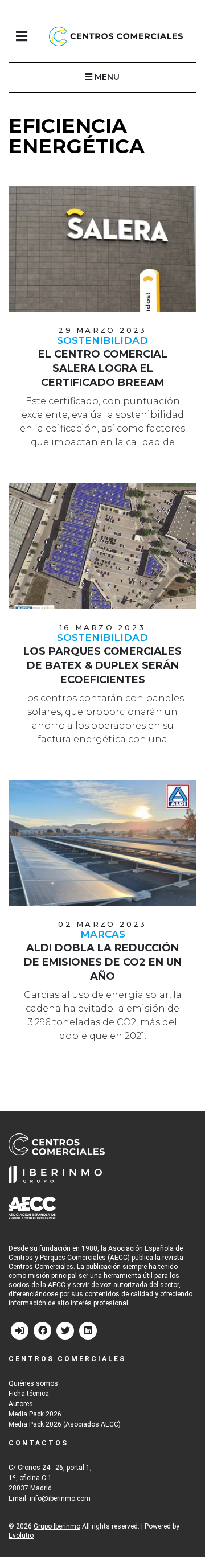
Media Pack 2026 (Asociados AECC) (65, 1424)
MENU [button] (106, 77)
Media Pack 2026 (35, 1414)
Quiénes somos (33, 1383)
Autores (21, 1404)
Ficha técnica (29, 1394)
